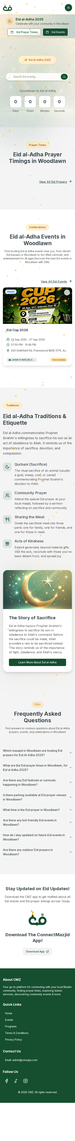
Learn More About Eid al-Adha (37, 662)
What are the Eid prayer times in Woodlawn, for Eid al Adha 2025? (35, 768)
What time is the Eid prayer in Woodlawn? (31, 810)
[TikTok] (16, 1081)
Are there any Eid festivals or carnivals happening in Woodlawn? (29, 782)
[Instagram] (25, 1081)
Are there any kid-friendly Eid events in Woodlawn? (30, 822)
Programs (11, 1026)
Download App (35, 951)
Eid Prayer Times (27, 32)
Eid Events (58, 32)
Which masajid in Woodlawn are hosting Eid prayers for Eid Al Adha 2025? (32, 753)
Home (8, 1013)
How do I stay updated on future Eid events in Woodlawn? (34, 837)
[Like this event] (67, 292)
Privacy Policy (13, 1039)
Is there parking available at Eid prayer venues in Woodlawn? (34, 797)
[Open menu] (68, 7)
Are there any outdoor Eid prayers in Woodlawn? (28, 852)
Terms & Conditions (16, 1032)
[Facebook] (6, 1081)
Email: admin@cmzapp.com (21, 1060)
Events (9, 1019)
